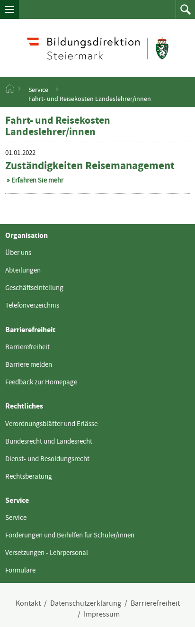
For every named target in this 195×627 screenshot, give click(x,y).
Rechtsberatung (28, 476)
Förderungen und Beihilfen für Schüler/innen (69, 535)
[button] (9, 9)
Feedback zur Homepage (41, 382)
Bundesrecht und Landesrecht (48, 441)
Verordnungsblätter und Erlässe (51, 423)
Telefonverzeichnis (32, 305)
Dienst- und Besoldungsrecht (47, 458)
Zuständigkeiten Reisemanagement (90, 165)
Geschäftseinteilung (34, 287)
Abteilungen (23, 270)
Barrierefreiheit (27, 347)
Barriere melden (28, 364)
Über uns (18, 252)
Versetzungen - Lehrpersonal (46, 552)
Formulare (20, 570)
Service (38, 89)
